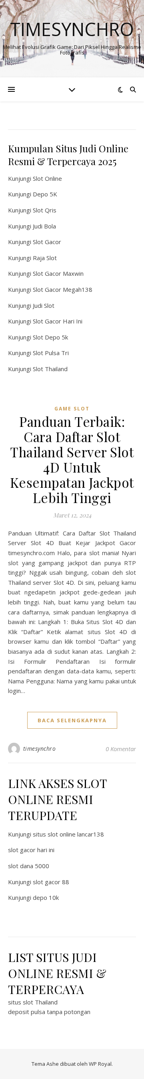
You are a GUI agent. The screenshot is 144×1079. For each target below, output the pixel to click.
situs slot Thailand (33, 1002)
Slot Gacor (47, 242)
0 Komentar (121, 749)
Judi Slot (43, 305)
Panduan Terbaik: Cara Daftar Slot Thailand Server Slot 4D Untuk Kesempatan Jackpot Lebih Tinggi (72, 459)
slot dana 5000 (28, 866)
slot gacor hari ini (31, 850)
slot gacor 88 (51, 882)
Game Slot (72, 408)
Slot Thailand (50, 369)
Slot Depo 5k (50, 337)
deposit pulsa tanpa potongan (49, 1012)
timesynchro (39, 748)
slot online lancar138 (76, 834)
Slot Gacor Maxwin (58, 273)
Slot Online (47, 178)
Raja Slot (45, 258)
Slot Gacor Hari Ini (57, 321)
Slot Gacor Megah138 (62, 289)
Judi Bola (44, 226)
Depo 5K (45, 194)
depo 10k (46, 897)
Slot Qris (44, 210)
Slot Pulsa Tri (51, 353)
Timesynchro (72, 29)
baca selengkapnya (72, 720)
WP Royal (100, 1063)
